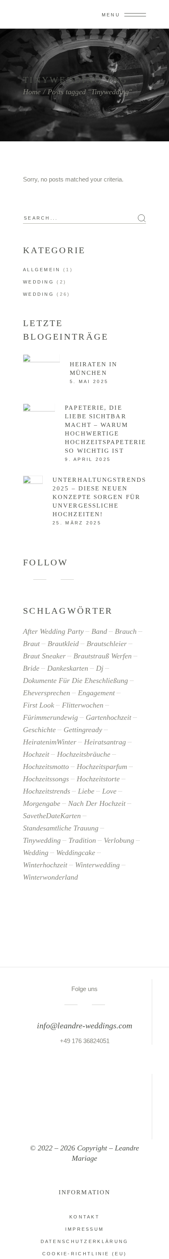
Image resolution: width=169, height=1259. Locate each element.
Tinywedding (42, 840)
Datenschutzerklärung (85, 1241)
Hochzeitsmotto (46, 766)
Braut (31, 644)
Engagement (96, 693)
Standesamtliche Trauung (60, 828)
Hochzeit (36, 754)
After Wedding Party (53, 631)
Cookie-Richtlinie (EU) (84, 1253)
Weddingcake (75, 852)
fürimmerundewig (50, 717)
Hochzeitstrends (46, 791)
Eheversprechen (46, 693)
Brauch (126, 631)
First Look (38, 705)
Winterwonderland (50, 877)
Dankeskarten (67, 668)
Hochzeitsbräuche (83, 754)
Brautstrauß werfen (102, 656)
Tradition (82, 840)
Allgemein (42, 269)
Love (109, 791)
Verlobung (119, 840)
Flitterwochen (82, 705)
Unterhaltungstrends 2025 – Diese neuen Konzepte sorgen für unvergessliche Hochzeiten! (99, 496)
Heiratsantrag (105, 742)
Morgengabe (41, 803)
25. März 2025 (77, 522)
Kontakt (84, 1216)
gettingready (83, 730)
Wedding (38, 281)
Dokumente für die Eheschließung (75, 680)
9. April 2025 (88, 459)
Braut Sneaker (44, 656)
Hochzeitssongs (46, 779)
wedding (35, 852)
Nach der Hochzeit (97, 803)
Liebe (86, 791)
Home (32, 92)
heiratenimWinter (49, 742)
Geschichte (39, 730)
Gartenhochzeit (108, 717)
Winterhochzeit (45, 865)
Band (99, 631)
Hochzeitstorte (98, 779)
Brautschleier (107, 644)
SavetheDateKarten (52, 816)
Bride (31, 668)
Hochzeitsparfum (102, 766)
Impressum (84, 1229)
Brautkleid (63, 644)
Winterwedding (97, 865)
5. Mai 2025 (89, 381)
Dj (99, 668)
